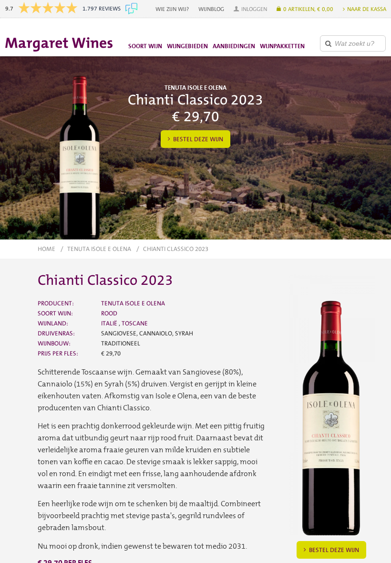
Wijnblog (211, 9)
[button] (250, 9)
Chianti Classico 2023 (175, 249)
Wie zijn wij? (172, 9)
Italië (110, 323)
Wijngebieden (187, 46)
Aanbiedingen (234, 46)
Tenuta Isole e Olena (99, 249)
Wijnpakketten (282, 46)
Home (46, 249)
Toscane (135, 323)
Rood (109, 313)
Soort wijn (145, 46)
